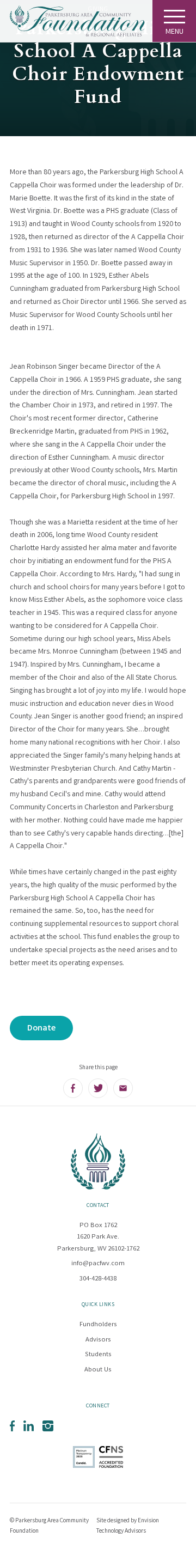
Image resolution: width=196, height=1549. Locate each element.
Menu (174, 32)
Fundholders (98, 1325)
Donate (41, 1028)
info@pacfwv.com (98, 1264)
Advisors (98, 1340)
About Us (98, 1370)
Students (98, 1355)
